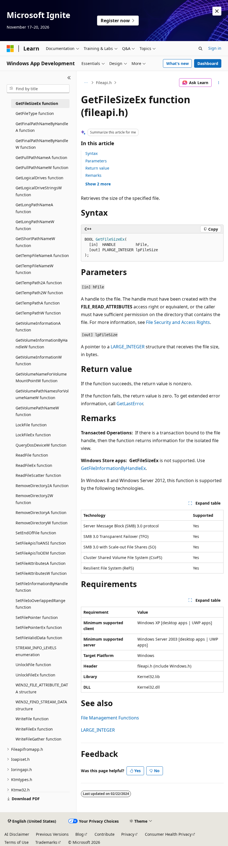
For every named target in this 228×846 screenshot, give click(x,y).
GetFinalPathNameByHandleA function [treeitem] (42, 127)
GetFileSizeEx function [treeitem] (37, 103)
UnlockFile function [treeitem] (33, 664)
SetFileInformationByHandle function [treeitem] (42, 587)
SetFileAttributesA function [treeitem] (41, 563)
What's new (177, 63)
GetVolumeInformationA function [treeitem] (38, 327)
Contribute (105, 834)
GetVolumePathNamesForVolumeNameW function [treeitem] (42, 394)
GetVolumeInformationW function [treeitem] (39, 360)
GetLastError (130, 404)
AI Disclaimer (16, 834)
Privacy (127, 834)
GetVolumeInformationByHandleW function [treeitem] (42, 344)
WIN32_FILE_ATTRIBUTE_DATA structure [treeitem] (42, 688)
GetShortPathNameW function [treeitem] (35, 242)
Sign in (214, 48)
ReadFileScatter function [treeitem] (38, 475)
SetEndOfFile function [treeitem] (36, 532)
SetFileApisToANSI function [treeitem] (41, 543)
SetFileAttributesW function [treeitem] (41, 573)
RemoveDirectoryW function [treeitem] (42, 522)
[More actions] (219, 82)
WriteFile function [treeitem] (32, 718)
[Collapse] (69, 77)
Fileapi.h (104, 82)
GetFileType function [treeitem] (35, 113)
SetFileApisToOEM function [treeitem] (41, 553)
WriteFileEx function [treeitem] (34, 729)
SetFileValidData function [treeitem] (39, 637)
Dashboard (207, 63)
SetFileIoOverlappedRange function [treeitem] (40, 604)
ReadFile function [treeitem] (32, 455)
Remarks (93, 175)
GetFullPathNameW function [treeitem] (42, 167)
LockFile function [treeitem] (31, 424)
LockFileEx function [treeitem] (33, 434)
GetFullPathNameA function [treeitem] (41, 157)
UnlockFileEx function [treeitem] (35, 675)
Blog (79, 834)
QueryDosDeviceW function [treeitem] (41, 445)
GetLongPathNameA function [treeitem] (34, 208)
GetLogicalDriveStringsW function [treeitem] (39, 191)
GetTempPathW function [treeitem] (38, 313)
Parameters (96, 160)
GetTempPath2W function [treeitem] (39, 292)
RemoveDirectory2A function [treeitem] (42, 485)
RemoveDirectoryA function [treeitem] (41, 512)
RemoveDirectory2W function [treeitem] (34, 499)
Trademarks (46, 842)
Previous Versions (52, 834)
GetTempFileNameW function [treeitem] (34, 269)
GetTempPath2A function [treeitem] (39, 282)
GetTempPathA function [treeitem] (38, 303)
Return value (97, 168)
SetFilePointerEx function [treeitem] (39, 627)
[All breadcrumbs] (86, 82)
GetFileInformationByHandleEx (113, 468)
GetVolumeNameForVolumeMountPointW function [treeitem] (41, 377)
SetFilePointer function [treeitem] (37, 617)
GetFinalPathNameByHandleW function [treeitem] (42, 144)
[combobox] (38, 88)
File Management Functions (110, 718)
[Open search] (200, 49)
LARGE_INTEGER (128, 347)
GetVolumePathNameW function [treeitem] (37, 411)
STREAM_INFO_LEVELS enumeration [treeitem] (36, 651)
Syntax (91, 153)
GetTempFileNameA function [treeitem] (42, 255)
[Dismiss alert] (216, 11)
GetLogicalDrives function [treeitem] (39, 177)
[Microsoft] (10, 48)
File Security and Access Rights (178, 322)
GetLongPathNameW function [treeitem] (35, 225)
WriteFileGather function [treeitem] (38, 739)
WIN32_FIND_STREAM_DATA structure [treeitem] (41, 705)
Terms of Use (16, 842)
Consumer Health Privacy (168, 834)
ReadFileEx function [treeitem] (34, 465)
